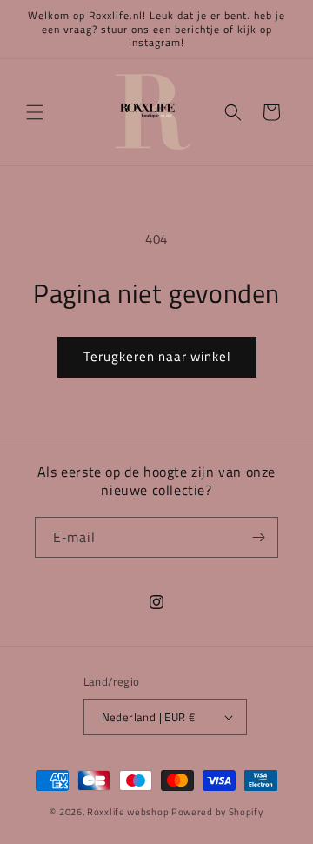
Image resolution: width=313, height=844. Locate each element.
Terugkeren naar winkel (156, 356)
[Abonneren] (258, 537)
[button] (35, 112)
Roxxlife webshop (128, 812)
